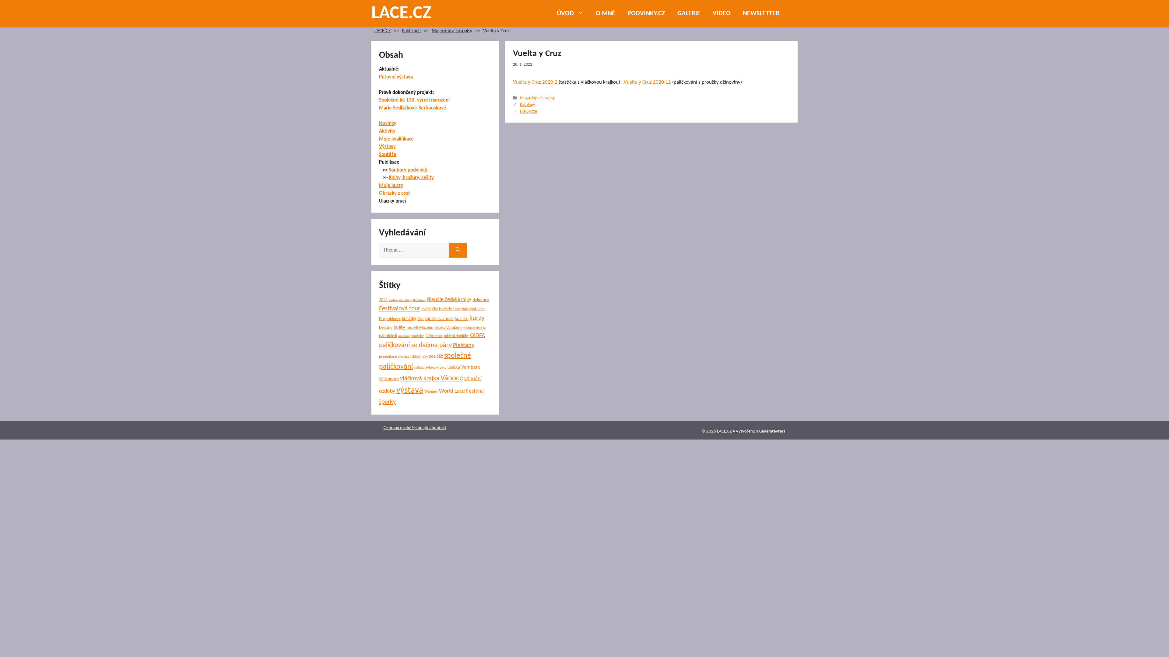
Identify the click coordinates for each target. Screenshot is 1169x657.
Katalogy (527, 105)
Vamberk (470, 367)
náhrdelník (388, 336)
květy (399, 327)
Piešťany (463, 345)
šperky (387, 402)
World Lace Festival (461, 391)
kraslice (461, 319)
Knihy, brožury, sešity (411, 177)
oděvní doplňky (456, 336)
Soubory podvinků (408, 170)
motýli (412, 327)
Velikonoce (389, 379)
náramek (404, 336)
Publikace (411, 31)
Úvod (565, 13)
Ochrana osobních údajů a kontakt (415, 428)
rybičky (415, 357)
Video (722, 13)
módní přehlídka (474, 328)
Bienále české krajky (449, 300)
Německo (434, 336)
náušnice (417, 336)
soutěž (436, 356)
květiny (385, 327)
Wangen (431, 392)
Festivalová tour (399, 308)
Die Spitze (528, 111)
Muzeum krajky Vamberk (440, 328)
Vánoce (452, 378)
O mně (605, 13)
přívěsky (403, 357)
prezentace (388, 357)
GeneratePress (772, 431)
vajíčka (454, 367)
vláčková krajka (419, 378)
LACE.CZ (401, 14)
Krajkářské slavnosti (435, 319)
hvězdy (445, 309)
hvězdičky (429, 309)
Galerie (688, 13)
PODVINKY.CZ (646, 13)
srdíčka (419, 368)
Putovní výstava (396, 77)
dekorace (480, 300)
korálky (409, 318)
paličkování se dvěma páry (415, 345)
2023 (383, 300)
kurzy (476, 318)
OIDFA (477, 336)
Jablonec (394, 319)
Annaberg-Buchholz (412, 300)
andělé (393, 300)
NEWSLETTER (761, 13)
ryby (425, 357)
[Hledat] (458, 250)
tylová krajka (436, 368)
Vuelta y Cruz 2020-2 (535, 82)
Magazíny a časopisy (452, 31)
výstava (409, 390)
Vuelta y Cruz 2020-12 (647, 82)
